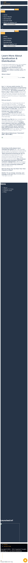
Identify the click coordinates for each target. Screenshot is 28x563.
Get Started (7, 19)
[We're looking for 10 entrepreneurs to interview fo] (14, 210)
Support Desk (7, 190)
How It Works (7, 17)
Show (25, 560)
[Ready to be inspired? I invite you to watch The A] (5, 250)
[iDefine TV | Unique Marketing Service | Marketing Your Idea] (14, 8)
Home (5, 15)
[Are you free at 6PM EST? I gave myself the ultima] (23, 266)
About (5, 187)
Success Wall (7, 21)
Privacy (5, 544)
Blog (4, 192)
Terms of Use (7, 546)
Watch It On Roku (11, 24)
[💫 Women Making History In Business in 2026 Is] (14, 427)
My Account (6, 4)
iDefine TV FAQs (8, 189)
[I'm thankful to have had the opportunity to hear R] (23, 363)
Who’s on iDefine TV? (10, 23)
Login (4, 2)
